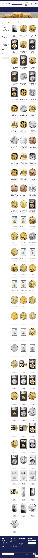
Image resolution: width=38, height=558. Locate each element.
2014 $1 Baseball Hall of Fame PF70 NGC (32, 466)
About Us (32, 8)
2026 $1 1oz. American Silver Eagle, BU (23, 83)
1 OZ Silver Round (32, 514)
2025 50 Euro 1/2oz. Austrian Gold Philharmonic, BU (32, 115)
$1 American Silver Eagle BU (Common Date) (14, 530)
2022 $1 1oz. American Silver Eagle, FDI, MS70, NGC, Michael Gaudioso (32, 450)
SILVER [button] (9, 8)
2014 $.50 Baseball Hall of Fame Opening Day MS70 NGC (32, 482)
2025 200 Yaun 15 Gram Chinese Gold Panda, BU (23, 131)
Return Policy (20, 545)
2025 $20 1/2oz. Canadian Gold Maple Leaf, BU (14, 307)
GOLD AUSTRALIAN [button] (23, 242)
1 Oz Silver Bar (23, 514)
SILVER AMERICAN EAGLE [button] (23, 82)
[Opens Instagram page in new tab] (13, 549)
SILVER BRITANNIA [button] (32, 98)
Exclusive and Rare (24, 8)
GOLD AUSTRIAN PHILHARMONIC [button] (33, 114)
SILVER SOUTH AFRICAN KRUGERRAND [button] (24, 146)
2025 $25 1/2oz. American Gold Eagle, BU (32, 291)
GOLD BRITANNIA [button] (14, 210)
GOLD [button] (3, 22)
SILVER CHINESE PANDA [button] (32, 162)
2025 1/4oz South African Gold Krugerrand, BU (32, 179)
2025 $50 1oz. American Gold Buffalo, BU (14, 243)
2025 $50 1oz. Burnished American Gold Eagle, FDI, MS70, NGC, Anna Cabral (32, 211)
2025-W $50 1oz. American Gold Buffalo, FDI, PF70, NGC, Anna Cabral (14, 99)
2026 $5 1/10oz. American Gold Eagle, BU (23, 51)
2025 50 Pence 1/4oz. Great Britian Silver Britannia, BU (23, 115)
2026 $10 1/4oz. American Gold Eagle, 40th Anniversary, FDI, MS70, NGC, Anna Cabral (14, 83)
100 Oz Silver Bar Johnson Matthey (23, 498)
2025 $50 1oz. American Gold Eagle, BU (32, 227)
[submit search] (22, 3)
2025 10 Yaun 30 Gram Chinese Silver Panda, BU (32, 163)
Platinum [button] (12, 8)
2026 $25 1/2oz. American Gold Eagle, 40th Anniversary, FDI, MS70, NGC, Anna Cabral (23, 67)
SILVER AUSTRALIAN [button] (14, 354)
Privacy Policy (20, 544)
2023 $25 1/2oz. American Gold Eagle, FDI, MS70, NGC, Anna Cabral (23, 450)
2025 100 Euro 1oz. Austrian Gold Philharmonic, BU (23, 163)
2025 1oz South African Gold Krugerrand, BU (32, 147)
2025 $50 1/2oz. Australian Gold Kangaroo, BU (23, 243)
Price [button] (3, 51)
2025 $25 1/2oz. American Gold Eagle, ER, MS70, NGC (23, 291)
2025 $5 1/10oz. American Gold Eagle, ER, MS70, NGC (32, 259)
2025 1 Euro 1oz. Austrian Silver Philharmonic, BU (32, 195)
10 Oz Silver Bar (32, 498)
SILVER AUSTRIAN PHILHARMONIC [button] (33, 194)
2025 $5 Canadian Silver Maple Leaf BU (32, 243)
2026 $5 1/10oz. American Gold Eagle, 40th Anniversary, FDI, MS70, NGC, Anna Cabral (32, 51)
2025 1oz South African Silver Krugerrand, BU (23, 147)
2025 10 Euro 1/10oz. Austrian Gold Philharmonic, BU (23, 179)
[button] (31, 4)
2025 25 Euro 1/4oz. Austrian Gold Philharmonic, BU (14, 131)
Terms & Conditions (21, 543)
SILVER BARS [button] (14, 34)
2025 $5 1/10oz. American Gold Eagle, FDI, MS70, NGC (23, 259)
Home (2, 8)
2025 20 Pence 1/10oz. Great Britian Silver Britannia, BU (32, 131)
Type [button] (3, 49)
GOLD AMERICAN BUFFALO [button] (32, 34)
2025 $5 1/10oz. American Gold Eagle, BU (14, 275)
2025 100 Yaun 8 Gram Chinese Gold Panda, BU (14, 163)
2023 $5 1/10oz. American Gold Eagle (14, 450)
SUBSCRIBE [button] (31, 545)
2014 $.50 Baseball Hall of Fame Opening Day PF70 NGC (23, 482)
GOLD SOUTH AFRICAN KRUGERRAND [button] (33, 146)
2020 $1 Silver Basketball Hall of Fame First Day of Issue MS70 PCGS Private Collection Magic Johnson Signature (23, 466)
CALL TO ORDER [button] (14, 37)
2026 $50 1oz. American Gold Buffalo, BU (32, 35)
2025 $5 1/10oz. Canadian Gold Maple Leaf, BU (14, 259)
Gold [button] (5, 8)
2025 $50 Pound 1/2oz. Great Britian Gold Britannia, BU (14, 211)
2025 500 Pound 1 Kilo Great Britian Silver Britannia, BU (32, 99)
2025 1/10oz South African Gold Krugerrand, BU (23, 195)
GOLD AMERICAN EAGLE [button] (23, 34)
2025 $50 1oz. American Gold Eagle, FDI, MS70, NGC (14, 227)
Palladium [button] (17, 8)
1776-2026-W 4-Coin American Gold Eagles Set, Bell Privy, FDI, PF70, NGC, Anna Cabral (14, 498)
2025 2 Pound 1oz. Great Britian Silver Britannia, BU (14, 147)
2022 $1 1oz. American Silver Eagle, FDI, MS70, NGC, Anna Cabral (14, 466)
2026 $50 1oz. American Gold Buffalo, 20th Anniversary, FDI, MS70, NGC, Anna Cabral (14, 51)
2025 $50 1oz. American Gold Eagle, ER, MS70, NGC (23, 227)
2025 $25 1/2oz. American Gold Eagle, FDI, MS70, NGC (14, 291)
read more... (3, 546)
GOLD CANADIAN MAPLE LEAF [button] (23, 210)
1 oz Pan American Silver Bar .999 (14, 514)
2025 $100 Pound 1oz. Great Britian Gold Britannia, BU (32, 307)
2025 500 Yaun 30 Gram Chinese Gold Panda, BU (23, 99)
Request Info (4, 10)
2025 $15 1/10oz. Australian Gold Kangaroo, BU (23, 307)
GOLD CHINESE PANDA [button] (23, 98)
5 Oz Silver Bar (14, 35)
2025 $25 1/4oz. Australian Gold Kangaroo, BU (32, 275)
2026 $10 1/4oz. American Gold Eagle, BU (32, 67)
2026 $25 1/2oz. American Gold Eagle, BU (14, 67)
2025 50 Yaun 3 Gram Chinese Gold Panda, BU (14, 115)
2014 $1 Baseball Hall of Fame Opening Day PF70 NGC (14, 482)
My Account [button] (20, 542)
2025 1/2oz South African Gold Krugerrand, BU (14, 195)
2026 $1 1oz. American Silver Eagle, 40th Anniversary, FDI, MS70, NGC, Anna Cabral (32, 83)
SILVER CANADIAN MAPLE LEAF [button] (32, 242)
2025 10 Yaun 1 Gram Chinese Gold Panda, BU (14, 179)
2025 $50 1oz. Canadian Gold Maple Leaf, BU (23, 211)
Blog (29, 8)
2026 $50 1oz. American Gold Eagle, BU (23, 35)
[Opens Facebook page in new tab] (11, 549)
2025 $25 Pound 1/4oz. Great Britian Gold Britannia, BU (23, 275)
